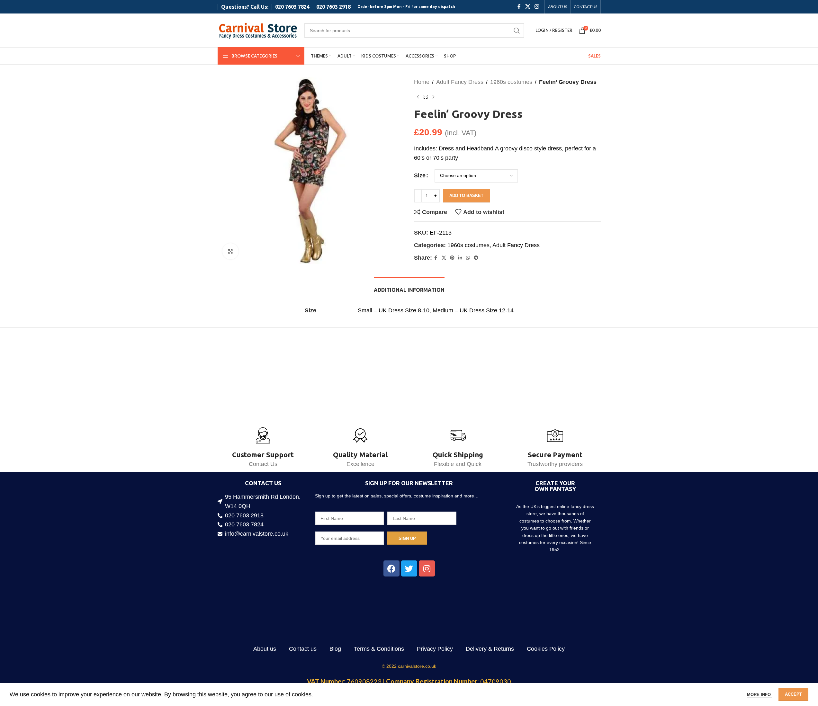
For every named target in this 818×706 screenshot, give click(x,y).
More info (759, 694)
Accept (793, 694)
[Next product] (433, 97)
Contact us (303, 649)
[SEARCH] (516, 30)
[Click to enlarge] (230, 251)
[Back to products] (425, 97)
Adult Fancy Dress (459, 82)
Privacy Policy (435, 649)
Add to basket (466, 195)
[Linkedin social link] (460, 258)
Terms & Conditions (379, 649)
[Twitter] (409, 568)
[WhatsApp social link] (468, 258)
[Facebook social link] (519, 7)
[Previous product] (418, 97)
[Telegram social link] (476, 258)
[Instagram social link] (536, 7)
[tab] (409, 287)
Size (420, 175)
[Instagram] (427, 568)
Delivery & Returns (490, 649)
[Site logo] (258, 30)
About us (264, 649)
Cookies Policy (546, 649)
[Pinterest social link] (452, 258)
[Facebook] (391, 568)
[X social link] (527, 7)
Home (421, 82)
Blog (335, 649)
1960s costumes (511, 82)
